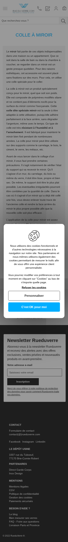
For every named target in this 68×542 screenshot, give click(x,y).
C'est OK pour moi (34, 307)
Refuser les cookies (34, 287)
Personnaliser (34, 295)
